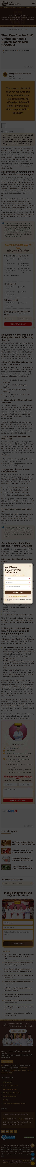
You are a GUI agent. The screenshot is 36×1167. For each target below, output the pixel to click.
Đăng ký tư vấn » (18, 592)
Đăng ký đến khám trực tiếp (19, 596)
